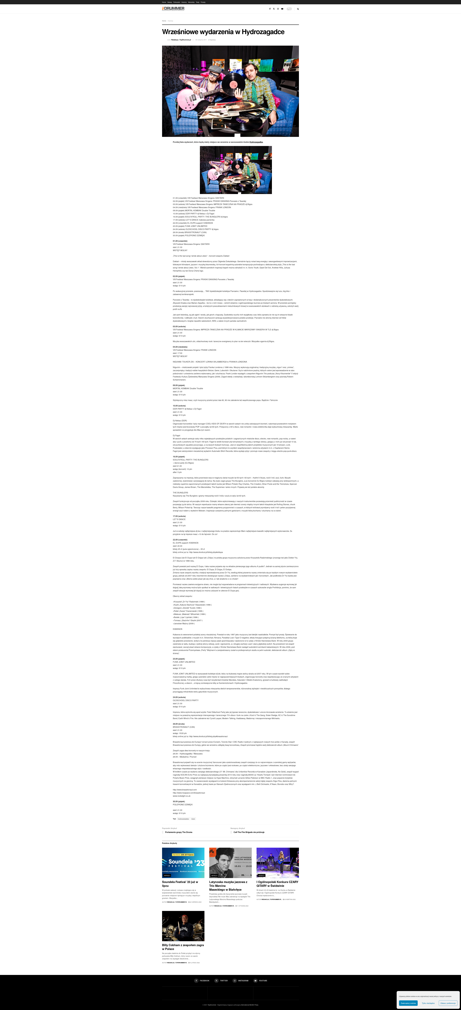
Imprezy (184, 2)
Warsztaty (191, 2)
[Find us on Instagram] (278, 8)
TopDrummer (212, 1005)
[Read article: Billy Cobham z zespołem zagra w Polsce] (183, 926)
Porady (203, 2)
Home (164, 2)
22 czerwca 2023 (195, 902)
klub (193, 819)
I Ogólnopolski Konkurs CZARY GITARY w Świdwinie (277, 884)
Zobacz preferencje (448, 1003)
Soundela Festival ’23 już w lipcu (180, 884)
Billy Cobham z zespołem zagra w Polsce (183, 947)
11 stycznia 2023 (242, 906)
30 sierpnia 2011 (201, 40)
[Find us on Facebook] (269, 8)
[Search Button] (298, 8)
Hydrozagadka (256, 142)
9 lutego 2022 (194, 963)
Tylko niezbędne (428, 1003)
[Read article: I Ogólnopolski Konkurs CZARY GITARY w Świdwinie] (278, 863)
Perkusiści (176, 2)
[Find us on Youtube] (282, 8)
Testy (197, 2)
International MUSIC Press (249, 1005)
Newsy (169, 2)
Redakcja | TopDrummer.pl (181, 40)
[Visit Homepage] (173, 9)
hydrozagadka (183, 819)
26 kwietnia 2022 (290, 899)
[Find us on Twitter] (274, 8)
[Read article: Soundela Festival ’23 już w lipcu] (183, 863)
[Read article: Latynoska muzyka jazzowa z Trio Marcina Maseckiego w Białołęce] (230, 863)
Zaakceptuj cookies (408, 1003)
